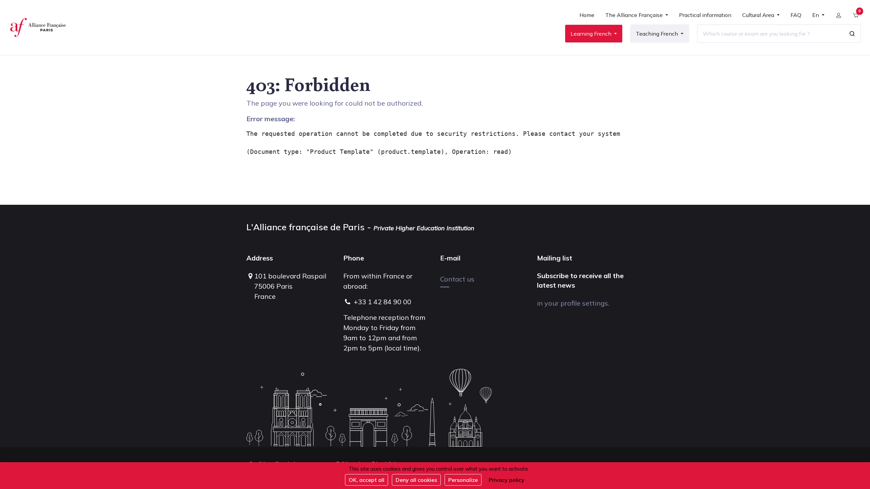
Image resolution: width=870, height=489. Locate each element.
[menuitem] (587, 17)
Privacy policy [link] (506, 479)
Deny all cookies (416, 479)
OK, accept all (366, 479)
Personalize (463, 479)
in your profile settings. (573, 303)
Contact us (457, 279)
